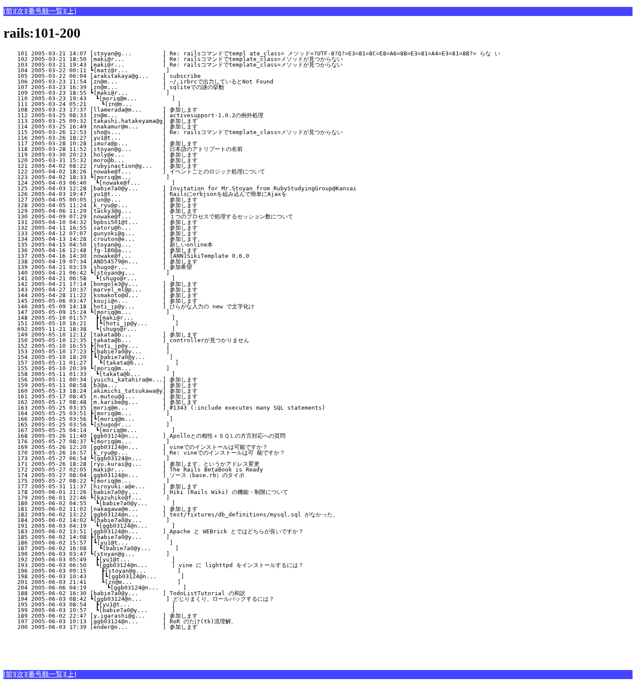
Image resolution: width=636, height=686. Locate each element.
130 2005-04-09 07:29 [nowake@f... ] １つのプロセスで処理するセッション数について (148, 216)
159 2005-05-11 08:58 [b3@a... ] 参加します (152, 385)
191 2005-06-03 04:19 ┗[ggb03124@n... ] (153, 526)
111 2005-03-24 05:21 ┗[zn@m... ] (152, 104)
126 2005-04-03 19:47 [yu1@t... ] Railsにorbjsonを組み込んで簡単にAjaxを (148, 194)
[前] (9, 11)
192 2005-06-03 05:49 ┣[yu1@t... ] (153, 559)
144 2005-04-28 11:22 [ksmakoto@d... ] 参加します (152, 295)
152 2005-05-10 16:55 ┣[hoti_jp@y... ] (154, 346)
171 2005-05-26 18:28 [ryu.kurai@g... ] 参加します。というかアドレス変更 (145, 464)
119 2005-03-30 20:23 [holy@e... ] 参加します (152, 154)
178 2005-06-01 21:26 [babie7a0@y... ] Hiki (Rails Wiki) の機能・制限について (149, 492)
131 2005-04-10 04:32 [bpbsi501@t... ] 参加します (152, 222)
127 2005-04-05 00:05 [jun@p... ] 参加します (152, 199)
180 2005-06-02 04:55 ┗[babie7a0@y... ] (153, 503)
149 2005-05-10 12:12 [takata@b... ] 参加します (152, 334)
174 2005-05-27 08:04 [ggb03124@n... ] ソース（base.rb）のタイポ (149, 475)
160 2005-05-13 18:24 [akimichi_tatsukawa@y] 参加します (152, 391)
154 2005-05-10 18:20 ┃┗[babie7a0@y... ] (152, 357)
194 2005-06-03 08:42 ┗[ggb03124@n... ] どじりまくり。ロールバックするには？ (142, 599)
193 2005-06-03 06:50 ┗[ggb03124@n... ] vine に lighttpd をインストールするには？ (153, 565)
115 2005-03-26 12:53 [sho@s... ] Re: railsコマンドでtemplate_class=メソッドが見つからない (173, 132)
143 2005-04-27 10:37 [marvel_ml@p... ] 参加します (152, 289)
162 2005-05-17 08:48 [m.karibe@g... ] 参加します (152, 402)
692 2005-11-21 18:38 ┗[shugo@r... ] (153, 329)
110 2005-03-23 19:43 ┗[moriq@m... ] (153, 98)
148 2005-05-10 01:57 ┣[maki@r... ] (153, 317)
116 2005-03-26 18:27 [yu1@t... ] (155, 138)
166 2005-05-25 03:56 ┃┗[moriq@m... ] (152, 419)
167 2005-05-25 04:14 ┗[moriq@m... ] (153, 430)
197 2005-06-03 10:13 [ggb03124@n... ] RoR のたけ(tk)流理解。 (151, 621)
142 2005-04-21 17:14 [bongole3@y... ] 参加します (152, 284)
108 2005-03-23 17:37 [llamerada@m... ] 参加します (152, 109)
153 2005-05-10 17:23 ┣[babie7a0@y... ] (154, 351)
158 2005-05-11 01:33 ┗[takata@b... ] (153, 374)
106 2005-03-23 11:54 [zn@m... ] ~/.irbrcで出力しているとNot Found (150, 81)
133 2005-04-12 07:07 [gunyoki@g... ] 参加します (152, 233)
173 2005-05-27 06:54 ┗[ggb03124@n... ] (154, 458)
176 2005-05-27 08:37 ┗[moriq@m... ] (154, 441)
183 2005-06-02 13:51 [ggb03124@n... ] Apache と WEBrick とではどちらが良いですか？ (153, 531)
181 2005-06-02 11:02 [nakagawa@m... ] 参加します (152, 509)
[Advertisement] (104, 648)
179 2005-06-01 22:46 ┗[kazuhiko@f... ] (154, 497)
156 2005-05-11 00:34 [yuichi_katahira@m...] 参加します (152, 379)
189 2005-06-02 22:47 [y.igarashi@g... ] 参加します (152, 615)
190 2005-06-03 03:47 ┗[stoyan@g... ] (154, 554)
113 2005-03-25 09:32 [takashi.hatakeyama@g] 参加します (152, 121)
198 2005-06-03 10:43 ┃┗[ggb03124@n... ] (151, 576)
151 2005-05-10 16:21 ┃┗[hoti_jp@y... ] (151, 323)
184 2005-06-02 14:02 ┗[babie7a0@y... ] (154, 520)
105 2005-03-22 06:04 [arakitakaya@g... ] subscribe (155, 76)
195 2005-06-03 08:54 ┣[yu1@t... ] (153, 604)
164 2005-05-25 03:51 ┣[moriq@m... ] (154, 413)
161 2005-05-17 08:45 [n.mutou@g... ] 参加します (152, 396)
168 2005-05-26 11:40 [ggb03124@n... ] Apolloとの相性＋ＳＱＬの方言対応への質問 (144, 436)
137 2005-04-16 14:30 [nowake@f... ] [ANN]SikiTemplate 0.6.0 (155, 256)
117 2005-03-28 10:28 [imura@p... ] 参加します (152, 143)
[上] (70, 11)
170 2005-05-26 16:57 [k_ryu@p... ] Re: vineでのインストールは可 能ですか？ (146, 452)
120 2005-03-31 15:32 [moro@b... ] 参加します (152, 160)
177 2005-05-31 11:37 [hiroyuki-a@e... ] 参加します (152, 486)
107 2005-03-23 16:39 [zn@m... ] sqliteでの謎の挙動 (151, 87)
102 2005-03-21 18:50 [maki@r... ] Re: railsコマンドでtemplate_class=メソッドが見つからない (173, 59)
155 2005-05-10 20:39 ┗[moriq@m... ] (154, 368)
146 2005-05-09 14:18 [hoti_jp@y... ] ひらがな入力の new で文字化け (147, 306)
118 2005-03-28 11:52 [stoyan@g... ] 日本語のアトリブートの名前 (147, 149)
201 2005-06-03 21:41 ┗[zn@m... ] (152, 582)
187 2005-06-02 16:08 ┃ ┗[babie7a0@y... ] (151, 548)
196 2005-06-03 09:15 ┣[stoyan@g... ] (152, 570)
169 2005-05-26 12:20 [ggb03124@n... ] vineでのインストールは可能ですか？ (146, 447)
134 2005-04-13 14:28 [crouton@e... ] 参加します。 (151, 239)
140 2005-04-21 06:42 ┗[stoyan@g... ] (154, 272)
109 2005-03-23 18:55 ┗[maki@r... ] (154, 93)
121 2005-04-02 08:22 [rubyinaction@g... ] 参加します (152, 166)
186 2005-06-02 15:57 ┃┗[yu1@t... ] (152, 542)
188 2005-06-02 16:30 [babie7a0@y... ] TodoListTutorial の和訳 (153, 593)
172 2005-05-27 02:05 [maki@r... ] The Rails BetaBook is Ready (155, 469)
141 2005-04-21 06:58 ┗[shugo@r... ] (153, 278)
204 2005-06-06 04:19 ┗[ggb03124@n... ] (152, 587)
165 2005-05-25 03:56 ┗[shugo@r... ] (154, 424)
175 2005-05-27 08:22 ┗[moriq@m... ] (154, 481)
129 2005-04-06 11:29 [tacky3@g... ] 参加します (152, 211)
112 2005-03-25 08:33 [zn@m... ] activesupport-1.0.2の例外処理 (152, 115)
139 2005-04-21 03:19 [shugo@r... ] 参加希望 (153, 267)
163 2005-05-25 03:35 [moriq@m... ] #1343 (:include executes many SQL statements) (164, 407)
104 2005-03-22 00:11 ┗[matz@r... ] (154, 70)
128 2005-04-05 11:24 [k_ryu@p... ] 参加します (152, 205)
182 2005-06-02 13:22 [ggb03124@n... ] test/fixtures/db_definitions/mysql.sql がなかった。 (170, 514)
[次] (20, 11)
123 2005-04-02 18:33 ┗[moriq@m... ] (154, 177)
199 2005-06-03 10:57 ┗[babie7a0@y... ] (153, 610)
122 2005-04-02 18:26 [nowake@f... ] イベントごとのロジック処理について (144, 171)
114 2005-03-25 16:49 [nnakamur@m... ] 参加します (152, 126)
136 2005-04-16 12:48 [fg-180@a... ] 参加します (152, 250)
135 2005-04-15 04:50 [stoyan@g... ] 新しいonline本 (153, 244)
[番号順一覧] (45, 11)
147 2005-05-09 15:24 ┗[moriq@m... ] (154, 312)
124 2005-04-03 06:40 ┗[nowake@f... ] (153, 183)
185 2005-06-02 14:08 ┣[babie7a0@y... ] (154, 537)
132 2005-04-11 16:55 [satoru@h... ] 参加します (152, 227)
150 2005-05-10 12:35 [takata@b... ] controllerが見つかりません (150, 340)
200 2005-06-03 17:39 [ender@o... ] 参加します (152, 627)
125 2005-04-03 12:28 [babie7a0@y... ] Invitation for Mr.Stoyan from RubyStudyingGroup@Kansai (180, 188)
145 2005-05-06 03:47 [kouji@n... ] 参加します (152, 301)
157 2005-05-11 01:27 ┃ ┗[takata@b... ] (151, 362)
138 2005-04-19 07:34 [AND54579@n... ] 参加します (152, 261)
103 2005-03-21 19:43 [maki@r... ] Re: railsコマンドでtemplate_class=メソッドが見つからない (173, 64)
